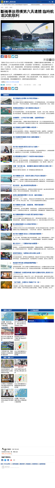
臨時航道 (8, 85)
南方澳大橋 (27, 85)
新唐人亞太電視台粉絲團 (12, 82)
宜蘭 (39, 85)
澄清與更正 (35, 464)
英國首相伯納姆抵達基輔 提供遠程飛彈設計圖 (34, 4)
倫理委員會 (42, 464)
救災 (20, 85)
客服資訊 (28, 464)
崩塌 (34, 85)
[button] (27, 37)
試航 (15, 85)
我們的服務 (15, 464)
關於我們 (22, 464)
